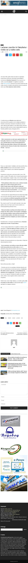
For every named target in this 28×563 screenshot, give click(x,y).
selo (22, 317)
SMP (2, 51)
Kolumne (2, 360)
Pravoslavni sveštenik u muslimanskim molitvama (21, 333)
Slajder (5, 14)
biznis (6, 317)
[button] (26, 11)
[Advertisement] (14, 30)
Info (1, 374)
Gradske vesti (3, 366)
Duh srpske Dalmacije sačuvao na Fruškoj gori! (7, 333)
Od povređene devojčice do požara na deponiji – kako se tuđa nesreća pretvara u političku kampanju (17, 359)
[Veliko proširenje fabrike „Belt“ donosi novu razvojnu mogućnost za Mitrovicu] (4, 372)
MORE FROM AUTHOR (15, 353)
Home (2, 14)
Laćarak (13, 317)
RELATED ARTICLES (5, 353)
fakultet (9, 317)
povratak (18, 317)
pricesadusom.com (16, 310)
